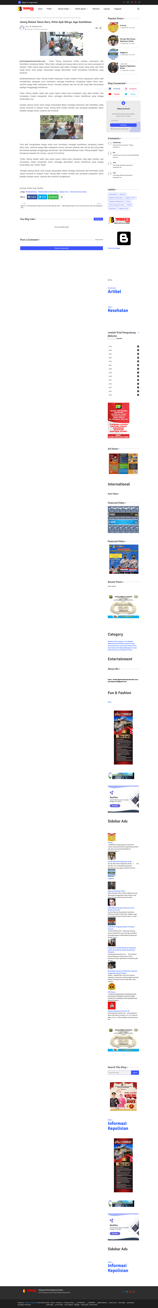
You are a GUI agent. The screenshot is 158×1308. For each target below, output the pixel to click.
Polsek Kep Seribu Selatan (33, 18)
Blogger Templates (31, 1303)
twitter (133, 94)
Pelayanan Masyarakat (116, 201)
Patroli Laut (116, 650)
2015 (124, 387)
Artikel (114, 291)
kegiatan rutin (63, 192)
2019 (124, 373)
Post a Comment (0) (61, 248)
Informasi (95, 9)
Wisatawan (112, 208)
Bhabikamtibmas (31, 192)
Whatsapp (54, 197)
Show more (98, 219)
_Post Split (121, 1303)
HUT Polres (128, 650)
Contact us (59, 1303)
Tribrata (110, 843)
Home (40, 9)
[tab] (40, 9)
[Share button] (61, 196)
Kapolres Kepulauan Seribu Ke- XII (119, 1011)
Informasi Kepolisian (118, 1126)
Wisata (129, 205)
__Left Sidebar (80, 1303)
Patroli (118, 643)
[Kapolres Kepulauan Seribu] (113, 67)
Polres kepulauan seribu (116, 205)
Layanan (107, 9)
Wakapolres (128, 648)
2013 (124, 395)
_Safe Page (49, 1305)
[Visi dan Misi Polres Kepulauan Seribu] (113, 40)
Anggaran (117, 9)
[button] (138, 9)
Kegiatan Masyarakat (115, 198)
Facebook (33, 197)
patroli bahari (127, 646)
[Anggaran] (113, 54)
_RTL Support (68, 1305)
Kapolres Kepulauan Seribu (127, 67)
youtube (117, 94)
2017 (124, 380)
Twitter (44, 197)
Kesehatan (118, 310)
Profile (49, 9)
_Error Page (58, 1305)
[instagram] (135, 2)
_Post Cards (112, 1303)
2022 (124, 362)
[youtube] (131, 2)
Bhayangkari (113, 194)
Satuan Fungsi (63, 9)
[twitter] (128, 2)
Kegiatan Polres (130, 198)
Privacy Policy (69, 1303)
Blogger (77, 1305)
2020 (124, 369)
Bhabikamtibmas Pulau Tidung (48, 192)
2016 (124, 384)
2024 (124, 354)
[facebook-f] (124, 2)
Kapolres (122, 194)
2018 (124, 376)
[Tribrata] (113, 27)
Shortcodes (93, 1305)
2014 (124, 391)
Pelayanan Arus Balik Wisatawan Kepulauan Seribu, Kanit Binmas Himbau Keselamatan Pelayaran (122, 950)
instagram (133, 89)
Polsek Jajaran (80, 9)
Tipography (85, 1305)
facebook (116, 89)
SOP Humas (111, 992)
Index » (110, 307)
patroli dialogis (120, 648)
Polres (128, 201)
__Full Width (90, 1303)
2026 (124, 346)
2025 (124, 350)
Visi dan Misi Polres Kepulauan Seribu (127, 40)
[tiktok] (139, 2)
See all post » (112, 288)
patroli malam (130, 643)
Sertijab (122, 650)
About (53, 1303)
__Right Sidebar (101, 1303)
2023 (124, 358)
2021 (124, 365)
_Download (130, 1303)
